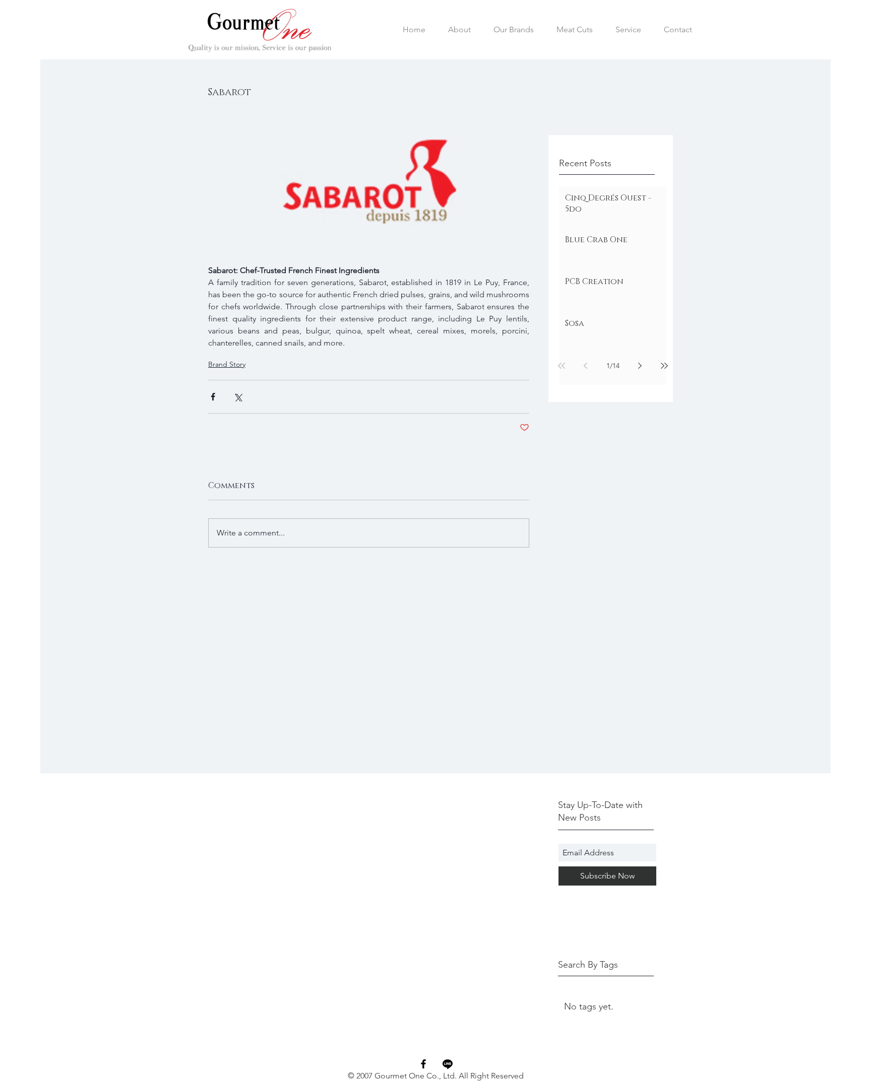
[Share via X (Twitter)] (237, 396)
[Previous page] (586, 366)
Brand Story (226, 364)
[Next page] (640, 366)
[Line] (448, 1064)
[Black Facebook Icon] (423, 1064)
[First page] (561, 366)
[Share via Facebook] (213, 396)
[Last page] (664, 366)
